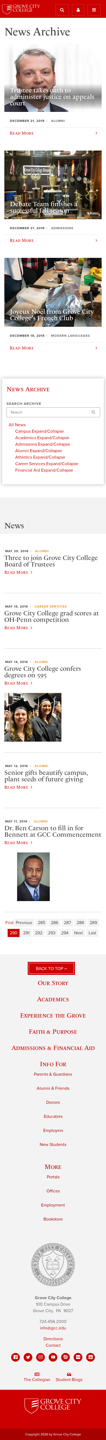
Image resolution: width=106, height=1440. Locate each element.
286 (54, 922)
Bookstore (53, 1219)
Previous (24, 922)
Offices (53, 1191)
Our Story (53, 982)
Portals (53, 1177)
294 (64, 933)
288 (80, 922)
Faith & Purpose (53, 1031)
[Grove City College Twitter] (28, 1357)
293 (51, 933)
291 (26, 933)
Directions (53, 1339)
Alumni (42, 551)
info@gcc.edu (53, 1328)
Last (92, 933)
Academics (53, 999)
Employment (53, 1205)
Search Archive (24, 404)
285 (41, 922)
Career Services (51, 606)
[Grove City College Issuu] (65, 1357)
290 (13, 933)
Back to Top (50, 968)
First (9, 922)
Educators (53, 1116)
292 (38, 933)
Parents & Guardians (53, 1074)
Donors (53, 1102)
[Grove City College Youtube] (53, 1357)
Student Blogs (69, 1379)
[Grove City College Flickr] (78, 1357)
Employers (53, 1130)
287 (67, 922)
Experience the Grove (53, 1015)
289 (93, 922)
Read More (16, 572)
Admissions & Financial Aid (53, 1047)
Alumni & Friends (53, 1088)
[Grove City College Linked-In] (90, 1357)
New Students (53, 1144)
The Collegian (37, 1379)
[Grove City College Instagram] (40, 1357)
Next (78, 933)
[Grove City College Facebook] (15, 1357)
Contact (53, 1345)
